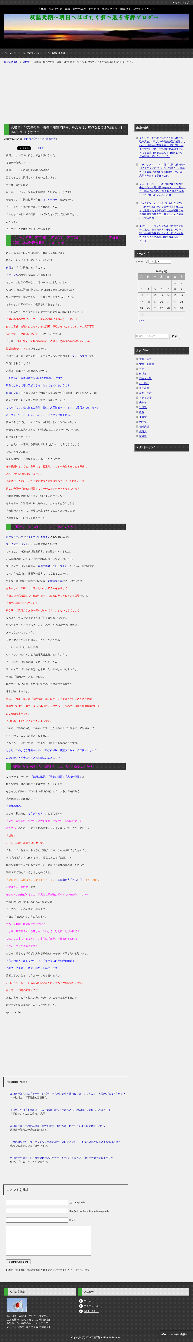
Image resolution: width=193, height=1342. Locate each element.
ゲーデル (13, 274)
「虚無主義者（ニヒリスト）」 (52, 566)
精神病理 (144, 426)
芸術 (141, 368)
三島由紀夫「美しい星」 (70, 879)
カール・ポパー (14, 536)
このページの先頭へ (177, 1334)
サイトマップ (182, 2)
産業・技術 (145, 393)
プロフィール (33, 53)
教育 (141, 412)
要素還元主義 (55, 580)
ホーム (12, 53)
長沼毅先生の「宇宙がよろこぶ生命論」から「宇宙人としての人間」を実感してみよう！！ (60, 1109)
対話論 (143, 407)
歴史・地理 (145, 378)
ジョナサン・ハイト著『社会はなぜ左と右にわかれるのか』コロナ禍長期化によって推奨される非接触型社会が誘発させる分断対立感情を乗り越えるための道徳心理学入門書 (161, 210)
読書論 (143, 436)
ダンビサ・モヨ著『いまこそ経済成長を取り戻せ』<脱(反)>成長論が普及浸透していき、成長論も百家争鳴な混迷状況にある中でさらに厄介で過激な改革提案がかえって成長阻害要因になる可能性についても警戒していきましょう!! (162, 147)
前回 (8, 267)
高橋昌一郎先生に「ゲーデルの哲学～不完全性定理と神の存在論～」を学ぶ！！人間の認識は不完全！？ (67, 1093)
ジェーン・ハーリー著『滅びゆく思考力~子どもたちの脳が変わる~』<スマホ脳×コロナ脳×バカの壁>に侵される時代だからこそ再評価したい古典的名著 (162, 189)
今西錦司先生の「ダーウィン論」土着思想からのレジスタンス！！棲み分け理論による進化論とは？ (65, 1141)
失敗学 (143, 402)
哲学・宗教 (38, 138)
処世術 (27, 138)
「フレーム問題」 (79, 356)
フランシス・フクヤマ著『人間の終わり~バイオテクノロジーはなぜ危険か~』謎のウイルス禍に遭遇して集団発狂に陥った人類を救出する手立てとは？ (162, 170)
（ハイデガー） (51, 199)
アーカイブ (142, 261)
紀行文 (143, 431)
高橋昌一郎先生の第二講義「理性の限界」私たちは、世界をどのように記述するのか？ (58, 1125)
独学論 (143, 421)
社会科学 (144, 383)
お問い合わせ (58, 53)
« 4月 (142, 320)
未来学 (143, 417)
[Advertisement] (96, 94)
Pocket (40, 147)
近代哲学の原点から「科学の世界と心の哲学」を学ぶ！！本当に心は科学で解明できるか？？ (61, 1158)
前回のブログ (13, 392)
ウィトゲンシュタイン (38, 536)
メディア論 (145, 397)
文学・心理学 (146, 364)
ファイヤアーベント (17, 544)
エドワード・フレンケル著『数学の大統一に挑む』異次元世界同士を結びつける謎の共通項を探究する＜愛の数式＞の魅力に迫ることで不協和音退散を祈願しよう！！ (161, 233)
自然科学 (51, 138)
